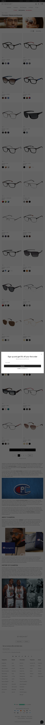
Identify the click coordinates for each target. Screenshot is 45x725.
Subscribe (22, 366)
